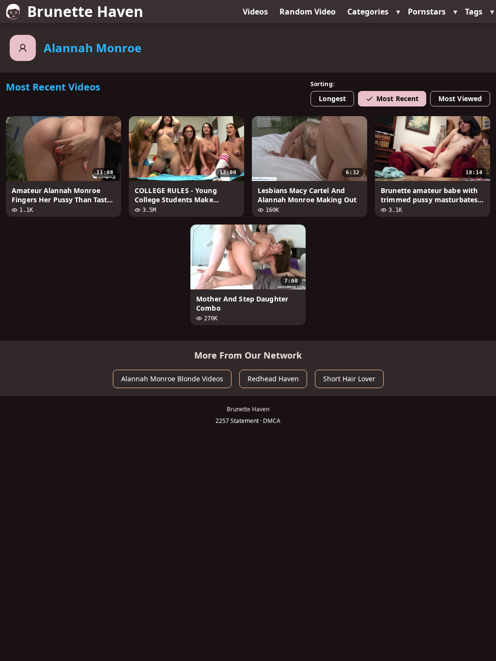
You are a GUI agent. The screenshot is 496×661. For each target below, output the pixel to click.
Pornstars (427, 11)
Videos (255, 11)
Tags (473, 11)
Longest (332, 98)
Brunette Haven (85, 11)
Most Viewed (460, 98)
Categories (367, 11)
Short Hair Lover (349, 378)
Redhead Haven (273, 378)
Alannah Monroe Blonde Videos (172, 378)
